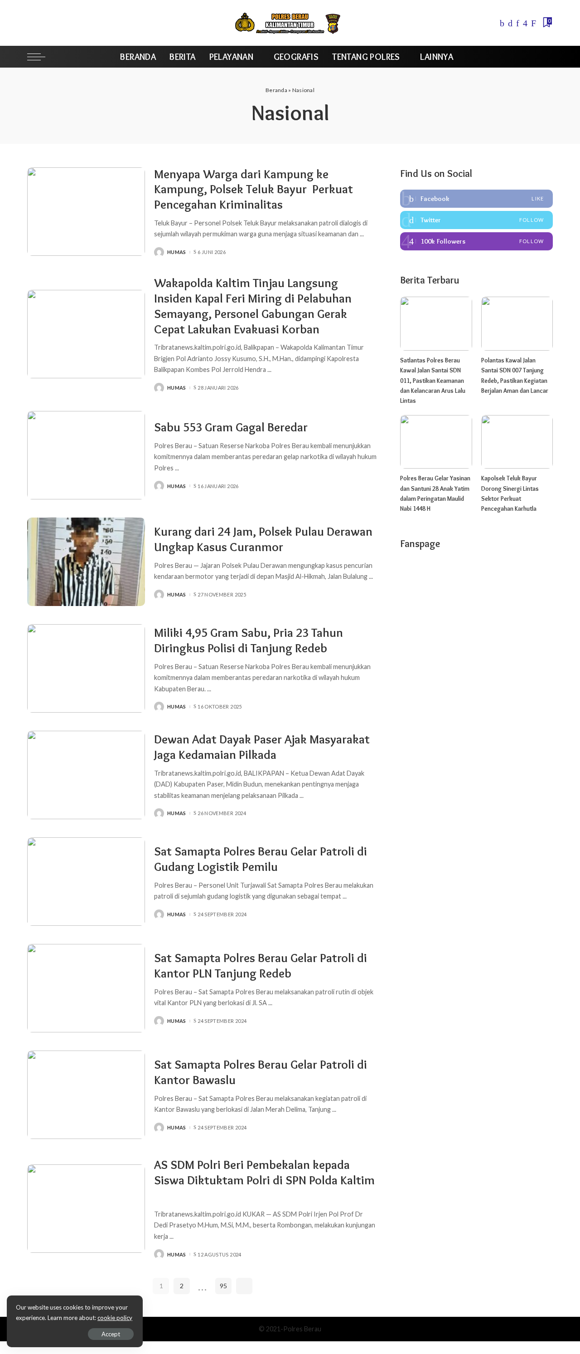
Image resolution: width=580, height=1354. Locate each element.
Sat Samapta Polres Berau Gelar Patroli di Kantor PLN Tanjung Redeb (260, 965)
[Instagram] (525, 23)
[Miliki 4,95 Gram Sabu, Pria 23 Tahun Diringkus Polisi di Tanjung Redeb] (86, 668)
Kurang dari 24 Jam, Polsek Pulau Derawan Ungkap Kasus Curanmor (263, 539)
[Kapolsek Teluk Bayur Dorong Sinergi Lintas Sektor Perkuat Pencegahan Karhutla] (517, 442)
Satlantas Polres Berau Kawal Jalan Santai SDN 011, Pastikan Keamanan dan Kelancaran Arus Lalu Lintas (432, 380)
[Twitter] (510, 23)
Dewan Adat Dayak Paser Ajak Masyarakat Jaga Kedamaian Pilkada (262, 747)
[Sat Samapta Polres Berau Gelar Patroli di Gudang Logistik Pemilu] (86, 881)
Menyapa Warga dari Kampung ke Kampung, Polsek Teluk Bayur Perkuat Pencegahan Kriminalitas (253, 189)
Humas (176, 251)
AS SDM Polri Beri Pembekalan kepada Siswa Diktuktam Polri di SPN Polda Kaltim (264, 1172)
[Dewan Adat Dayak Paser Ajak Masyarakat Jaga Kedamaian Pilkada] (86, 775)
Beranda (276, 90)
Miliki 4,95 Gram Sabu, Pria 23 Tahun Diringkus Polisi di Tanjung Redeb (248, 640)
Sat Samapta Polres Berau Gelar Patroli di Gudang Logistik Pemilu (260, 859)
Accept (111, 1334)
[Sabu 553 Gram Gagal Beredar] (86, 455)
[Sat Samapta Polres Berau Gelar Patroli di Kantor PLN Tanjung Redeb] (86, 988)
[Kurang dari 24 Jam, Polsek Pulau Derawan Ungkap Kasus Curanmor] (86, 562)
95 (223, 1286)
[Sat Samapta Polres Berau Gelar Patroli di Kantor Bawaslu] (86, 1095)
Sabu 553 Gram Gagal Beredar (231, 427)
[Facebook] (502, 23)
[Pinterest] (517, 23)
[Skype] (533, 23)
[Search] (547, 57)
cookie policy (114, 1317)
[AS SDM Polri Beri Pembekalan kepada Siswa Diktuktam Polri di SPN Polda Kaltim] (86, 1208)
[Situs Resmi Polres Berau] (290, 23)
